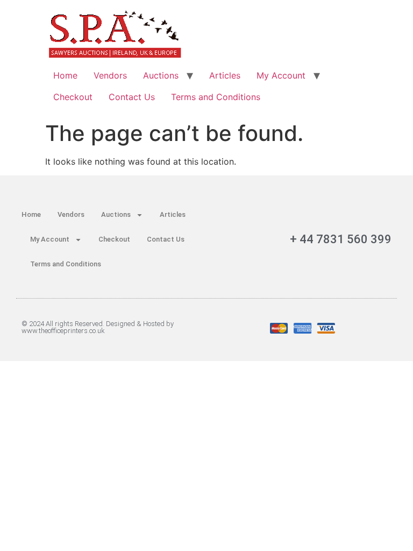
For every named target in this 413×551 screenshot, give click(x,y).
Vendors (110, 75)
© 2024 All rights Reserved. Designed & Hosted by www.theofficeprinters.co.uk (98, 327)
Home (65, 75)
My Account (281, 75)
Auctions (161, 75)
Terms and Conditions (215, 96)
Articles (224, 75)
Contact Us (132, 96)
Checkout (72, 96)
